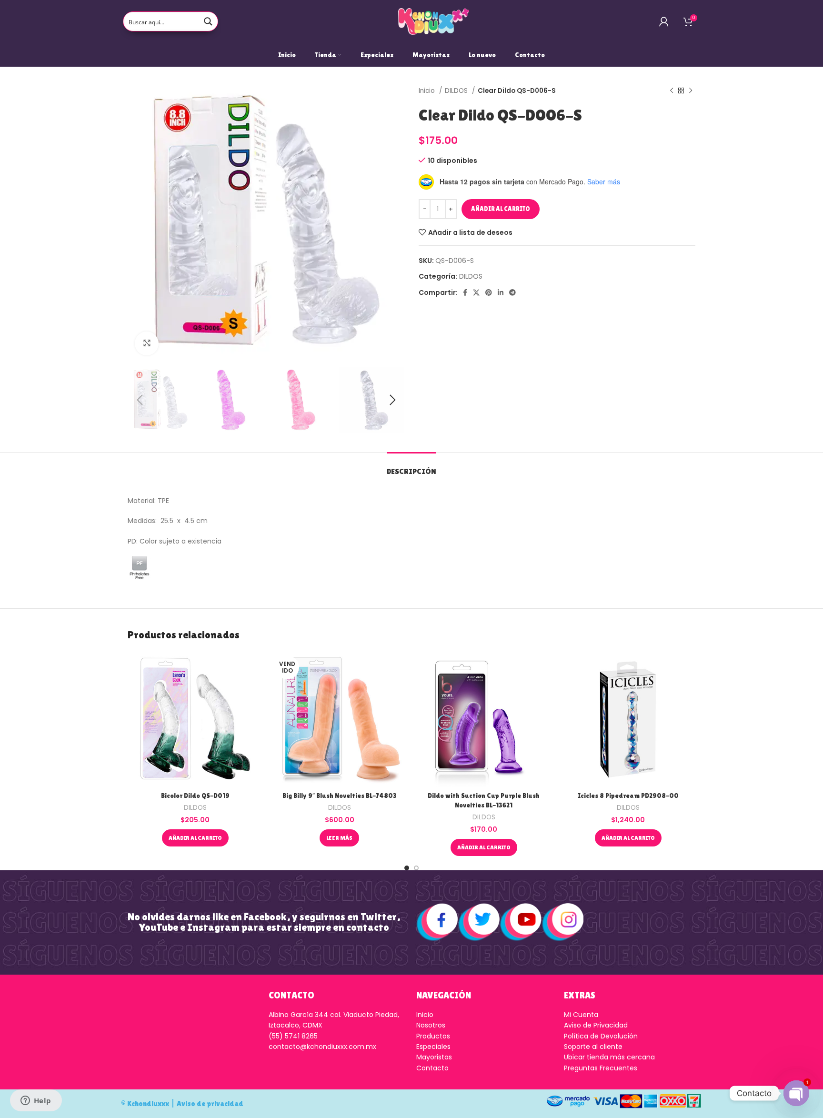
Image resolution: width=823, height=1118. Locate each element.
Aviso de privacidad (210, 1103)
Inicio (428, 90)
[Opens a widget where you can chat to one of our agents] (36, 1101)
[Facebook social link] (465, 292)
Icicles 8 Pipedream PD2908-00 (628, 795)
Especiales (433, 1046)
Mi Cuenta (581, 1014)
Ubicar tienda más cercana (609, 1057)
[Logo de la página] (434, 21)
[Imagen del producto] (195, 719)
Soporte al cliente (593, 1046)
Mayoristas (434, 1057)
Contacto (432, 1068)
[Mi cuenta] (664, 21)
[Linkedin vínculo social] (500, 292)
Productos (433, 1036)
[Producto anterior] (671, 91)
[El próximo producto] (690, 91)
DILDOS (457, 90)
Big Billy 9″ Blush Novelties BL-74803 (339, 795)
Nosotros (430, 1025)
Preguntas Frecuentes (600, 1068)
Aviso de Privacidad (596, 1025)
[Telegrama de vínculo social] (512, 292)
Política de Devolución (601, 1036)
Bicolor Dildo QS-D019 (195, 795)
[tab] (411, 466)
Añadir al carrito (500, 208)
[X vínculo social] (476, 292)
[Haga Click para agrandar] (147, 343)
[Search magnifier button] (208, 21)
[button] (195, 837)
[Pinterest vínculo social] (488, 292)
